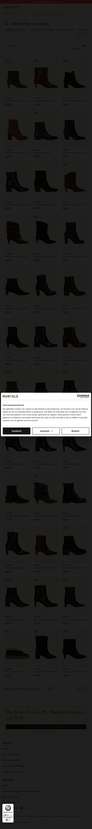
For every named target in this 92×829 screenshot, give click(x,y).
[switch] (8, 819)
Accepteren (16, 431)
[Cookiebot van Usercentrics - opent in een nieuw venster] (78, 396)
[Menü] (12, 805)
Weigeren (75, 431)
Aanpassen (44, 431)
